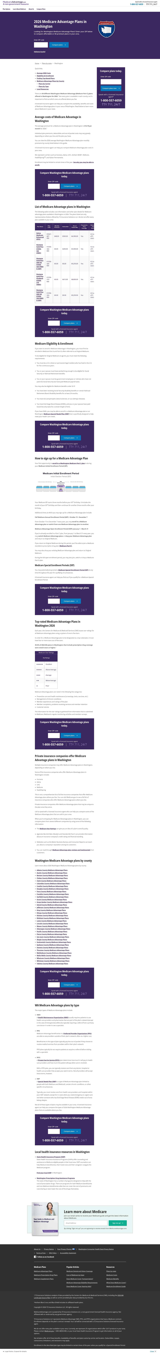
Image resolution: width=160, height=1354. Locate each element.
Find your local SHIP (44, 1173)
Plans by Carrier (44, 84)
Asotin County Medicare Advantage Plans (52, 873)
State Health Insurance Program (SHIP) (51, 1157)
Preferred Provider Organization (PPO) (77, 1034)
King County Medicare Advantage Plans (51, 910)
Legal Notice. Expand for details (16, 1351)
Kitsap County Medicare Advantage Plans (52, 913)
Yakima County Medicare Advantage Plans (52, 964)
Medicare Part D (65, 546)
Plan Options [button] (6, 9)
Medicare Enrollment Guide (116, 1286)
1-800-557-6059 (136, 4)
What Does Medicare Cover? (116, 1283)
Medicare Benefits (112, 1279)
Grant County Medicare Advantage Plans (52, 900)
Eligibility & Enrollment (45, 76)
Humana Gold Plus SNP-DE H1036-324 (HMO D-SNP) (39, 295)
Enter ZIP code (39, 40)
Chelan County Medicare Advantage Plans (52, 878)
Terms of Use (41, 1253)
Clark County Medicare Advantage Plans (51, 881)
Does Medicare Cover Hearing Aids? (78, 1286)
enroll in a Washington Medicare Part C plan (68, 463)
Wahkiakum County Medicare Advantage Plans (54, 953)
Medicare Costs (111, 1275)
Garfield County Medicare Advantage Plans (52, 897)
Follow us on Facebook (45, 1257)
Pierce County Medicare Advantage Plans (52, 934)
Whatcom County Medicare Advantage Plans (53, 958)
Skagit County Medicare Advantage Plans (52, 940)
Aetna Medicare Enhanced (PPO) (40, 236)
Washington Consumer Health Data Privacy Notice (96, 1249)
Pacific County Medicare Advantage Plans (52, 931)
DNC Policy (53, 1253)
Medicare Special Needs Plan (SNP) (56, 414)
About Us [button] (31, 9)
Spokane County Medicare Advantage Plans (53, 945)
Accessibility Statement (68, 1253)
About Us (37, 1249)
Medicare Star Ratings (48, 829)
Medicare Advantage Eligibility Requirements (82, 1283)
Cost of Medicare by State (75, 1275)
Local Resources (43, 89)
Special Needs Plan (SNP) (47, 1082)
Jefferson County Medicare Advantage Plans (53, 907)
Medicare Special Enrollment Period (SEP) (73, 570)
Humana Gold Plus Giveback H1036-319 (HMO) (39, 279)
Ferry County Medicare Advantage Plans (51, 891)
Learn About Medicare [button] (19, 9)
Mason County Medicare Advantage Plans (52, 926)
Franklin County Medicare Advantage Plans (53, 894)
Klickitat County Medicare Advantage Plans (53, 918)
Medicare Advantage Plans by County (50, 81)
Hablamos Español (39, 52)
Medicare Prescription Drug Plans (46, 1275)
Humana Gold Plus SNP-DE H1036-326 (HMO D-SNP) (39, 263)
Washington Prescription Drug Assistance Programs (56, 1178)
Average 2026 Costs (44, 73)
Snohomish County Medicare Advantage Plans (54, 942)
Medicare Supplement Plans (44, 1279)
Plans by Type (44, 86)
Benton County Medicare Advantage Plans (52, 875)
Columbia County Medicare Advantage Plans (53, 883)
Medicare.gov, (49, 1331)
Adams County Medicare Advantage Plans (52, 870)
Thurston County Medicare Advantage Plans (53, 950)
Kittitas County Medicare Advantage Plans (52, 915)
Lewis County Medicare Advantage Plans (52, 921)
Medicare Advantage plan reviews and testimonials (71, 850)
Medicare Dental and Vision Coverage (79, 1271)
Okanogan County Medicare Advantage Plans (53, 929)
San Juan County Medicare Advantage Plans (53, 937)
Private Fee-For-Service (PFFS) (48, 1060)
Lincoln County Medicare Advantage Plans (52, 924)
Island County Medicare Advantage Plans (52, 905)
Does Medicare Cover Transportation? (79, 1279)
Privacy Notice (49, 1249)
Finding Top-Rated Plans (46, 78)
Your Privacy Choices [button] (64, 1249)
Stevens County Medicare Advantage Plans (52, 948)
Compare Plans (41, 9)
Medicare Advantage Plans (43, 1271)
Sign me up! (116, 1223)
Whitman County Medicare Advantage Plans (53, 961)
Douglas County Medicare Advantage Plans (52, 889)
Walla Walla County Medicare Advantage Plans (54, 956)
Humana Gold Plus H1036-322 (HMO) (39, 249)
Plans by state (111, 1271)
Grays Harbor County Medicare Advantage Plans (54, 902)
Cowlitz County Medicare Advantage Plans (52, 886)
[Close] (153, 1350)
